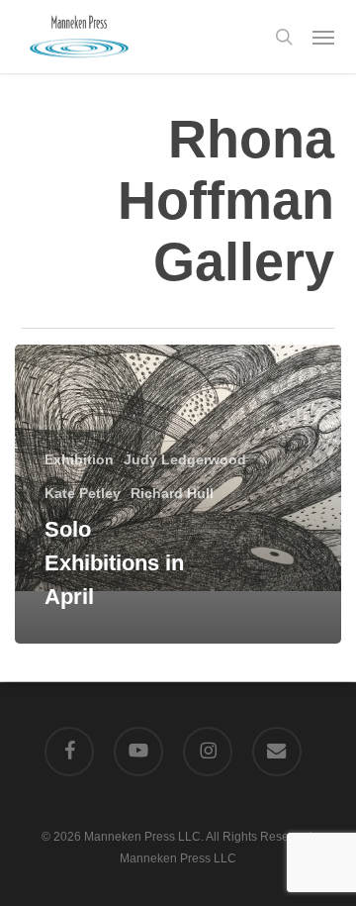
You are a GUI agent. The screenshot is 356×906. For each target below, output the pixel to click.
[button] (323, 37)
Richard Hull (172, 493)
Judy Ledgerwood (185, 459)
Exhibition (79, 459)
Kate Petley (82, 493)
